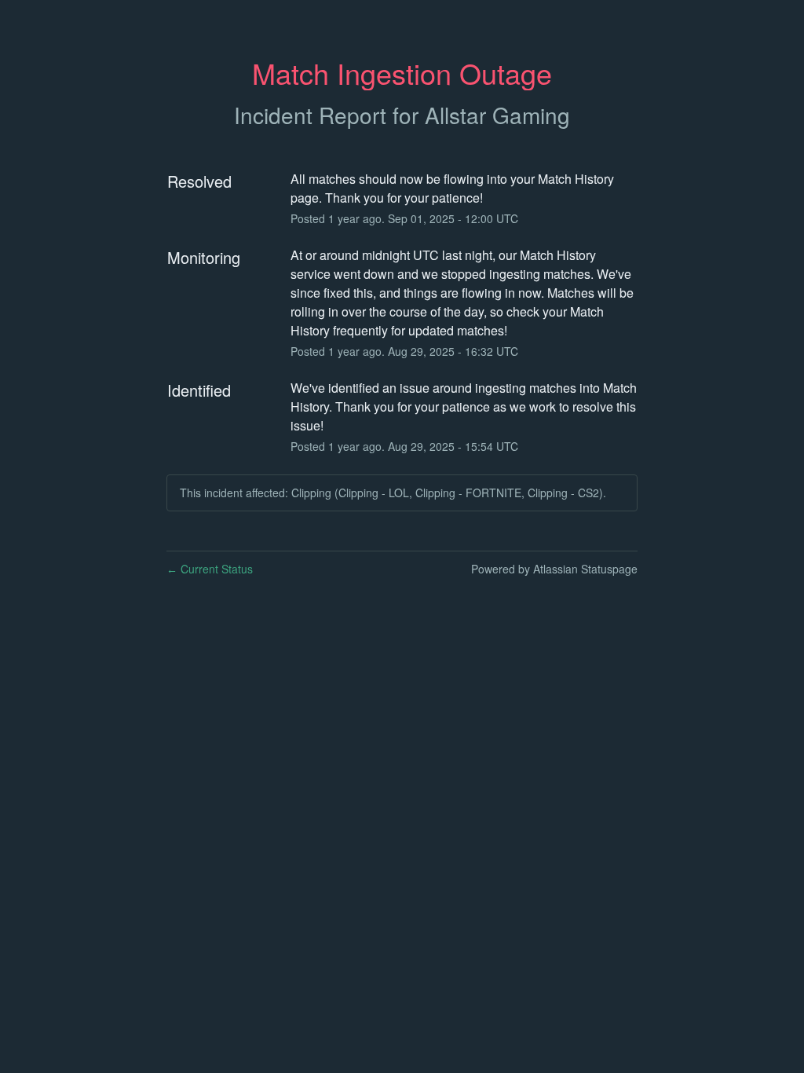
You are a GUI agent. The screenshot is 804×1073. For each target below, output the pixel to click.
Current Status (209, 569)
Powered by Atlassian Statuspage (554, 569)
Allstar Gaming (497, 114)
